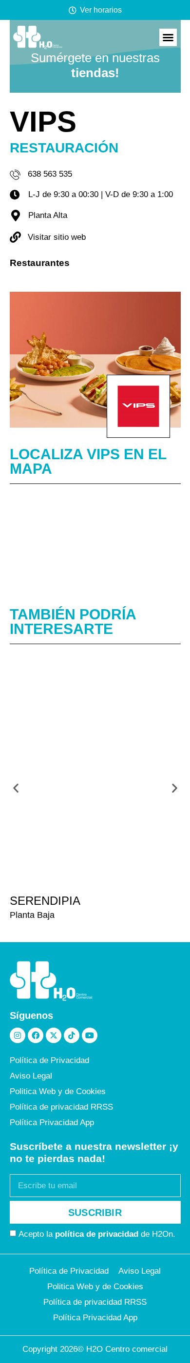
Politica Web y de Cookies (58, 1091)
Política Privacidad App (52, 1122)
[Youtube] (89, 1035)
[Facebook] (35, 1035)
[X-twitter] (53, 1035)
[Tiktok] (71, 1035)
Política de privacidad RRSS (61, 1107)
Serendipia (45, 900)
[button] (168, 37)
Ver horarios (101, 10)
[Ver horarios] (72, 10)
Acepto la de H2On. (97, 1234)
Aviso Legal (31, 1075)
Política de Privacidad (49, 1060)
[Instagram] (17, 1035)
